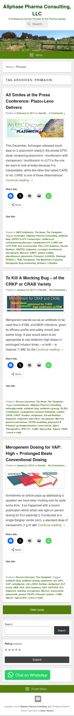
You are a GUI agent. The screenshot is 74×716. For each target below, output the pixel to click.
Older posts (37, 609)
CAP (8, 584)
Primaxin (38, 256)
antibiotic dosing (30, 580)
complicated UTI (41, 242)
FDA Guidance (33, 587)
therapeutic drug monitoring (21, 263)
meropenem (12, 252)
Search (9, 624)
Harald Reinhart (52, 415)
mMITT (33, 252)
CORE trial (57, 242)
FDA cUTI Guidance (48, 246)
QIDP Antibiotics (25, 232)
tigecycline (45, 429)
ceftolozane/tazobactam (18, 242)
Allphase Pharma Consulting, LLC (37, 10)
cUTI (8, 246)
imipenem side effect (28, 418)
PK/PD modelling (38, 422)
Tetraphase (29, 259)
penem (22, 594)
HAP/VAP (53, 587)
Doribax (25, 415)
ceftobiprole (18, 584)
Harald (42, 113)
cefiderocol (48, 239)
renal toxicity (45, 425)
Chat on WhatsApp (31, 675)
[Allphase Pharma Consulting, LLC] (37, 50)
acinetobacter (21, 405)
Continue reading (19, 180)
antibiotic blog (31, 408)
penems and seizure (17, 422)
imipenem (31, 249)
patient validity (46, 252)
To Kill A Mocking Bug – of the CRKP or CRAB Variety (35, 281)
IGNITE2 (20, 249)
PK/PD (30, 594)
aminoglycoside (14, 408)
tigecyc (10, 597)
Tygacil (56, 429)
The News (40, 232)
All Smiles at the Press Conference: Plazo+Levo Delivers (30, 101)
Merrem (24, 252)
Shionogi (60, 256)
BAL (60, 580)
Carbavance (34, 239)
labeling (21, 590)
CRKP (17, 415)
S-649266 (50, 256)
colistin (60, 411)
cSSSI (34, 584)
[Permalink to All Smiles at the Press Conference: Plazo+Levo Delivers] (35, 140)
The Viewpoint (53, 232)
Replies (52, 263)
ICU (61, 587)
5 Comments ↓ (57, 113)
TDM (19, 259)
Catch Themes (47, 710)
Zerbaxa (41, 263)
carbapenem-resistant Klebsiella (37, 411)
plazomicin (27, 256)
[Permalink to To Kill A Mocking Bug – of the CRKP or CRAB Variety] (35, 315)
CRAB (9, 415)
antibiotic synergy (49, 408)
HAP (44, 587)
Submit (37, 659)
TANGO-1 (11, 259)
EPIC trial (17, 246)
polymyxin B (54, 422)
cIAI (28, 584)
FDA (22, 587)
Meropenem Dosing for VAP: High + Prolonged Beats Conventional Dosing (33, 453)
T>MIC (35, 429)
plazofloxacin (13, 256)
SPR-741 (26, 429)
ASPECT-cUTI (18, 239)
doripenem (37, 415)
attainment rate (49, 580)
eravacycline (30, 246)
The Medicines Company (49, 259)
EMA (15, 587)
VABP (64, 429)
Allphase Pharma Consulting (41, 235)
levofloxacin (55, 249)
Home (9, 67)
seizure (50, 594)
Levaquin (43, 249)
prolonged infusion (26, 425)
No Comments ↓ (58, 289)
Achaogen (19, 235)
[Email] (38, 699)
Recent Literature (25, 401)
